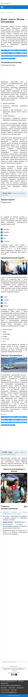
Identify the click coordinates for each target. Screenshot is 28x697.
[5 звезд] (6, 669)
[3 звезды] (17, 668)
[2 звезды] (11, 668)
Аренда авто (4, 687)
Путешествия (12, 687)
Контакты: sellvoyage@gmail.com (9, 692)
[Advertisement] (12, 438)
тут (25, 522)
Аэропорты (21, 681)
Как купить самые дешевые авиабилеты (11, 685)
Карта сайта (14, 690)
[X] (16, 674)
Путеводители (20, 687)
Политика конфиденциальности (9, 681)
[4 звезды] (23, 668)
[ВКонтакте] (12, 674)
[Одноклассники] (14, 674)
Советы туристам (5, 690)
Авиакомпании (4, 683)
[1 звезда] (5, 668)
